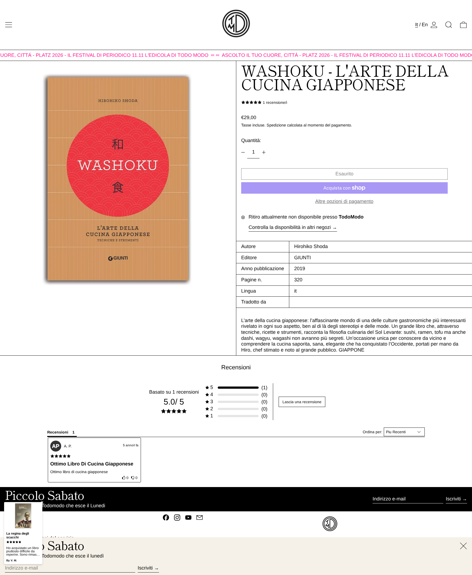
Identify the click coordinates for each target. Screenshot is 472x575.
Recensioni (236, 367)
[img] (60, 456)
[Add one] (263, 152)
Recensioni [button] (57, 432)
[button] (448, 24)
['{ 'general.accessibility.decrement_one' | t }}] (243, 152)
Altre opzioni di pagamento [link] (344, 201)
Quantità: (251, 140)
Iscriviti (453, 499)
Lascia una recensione (301, 402)
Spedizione (276, 125)
